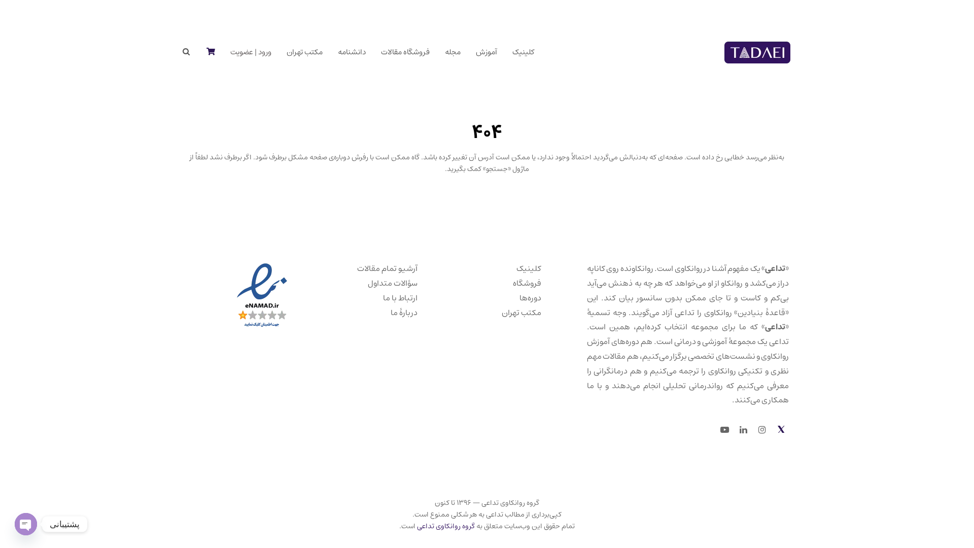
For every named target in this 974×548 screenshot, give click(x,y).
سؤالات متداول (393, 283)
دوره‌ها (530, 298)
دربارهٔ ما (404, 312)
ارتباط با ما (400, 298)
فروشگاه (527, 283)
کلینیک (528, 268)
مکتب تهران (521, 312)
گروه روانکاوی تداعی (446, 526)
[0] (210, 52)
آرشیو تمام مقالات (387, 268)
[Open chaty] (26, 524)
